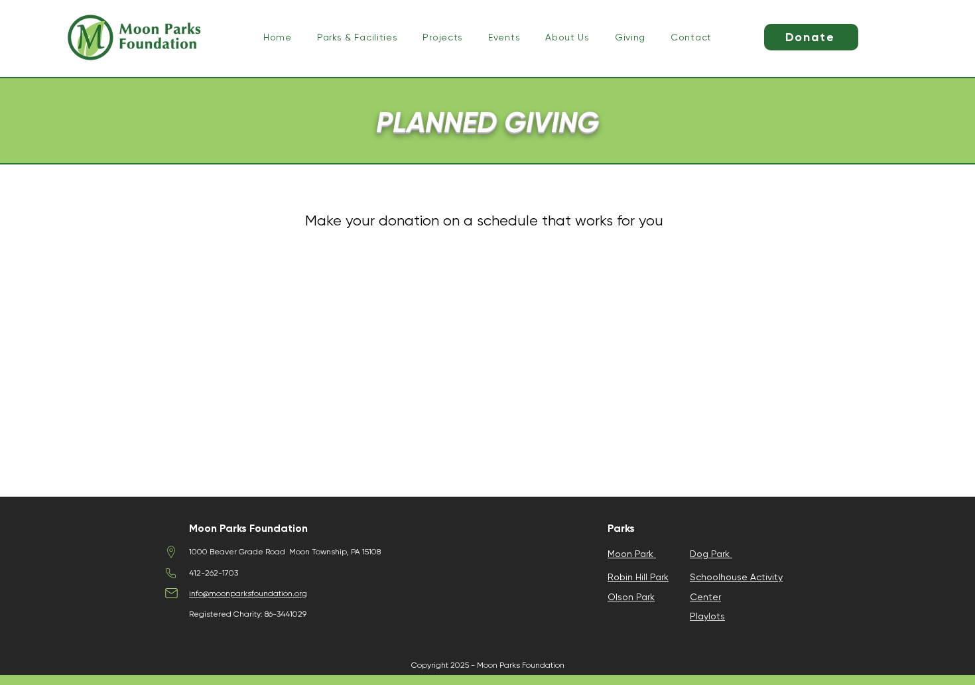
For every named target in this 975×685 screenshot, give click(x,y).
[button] (357, 37)
